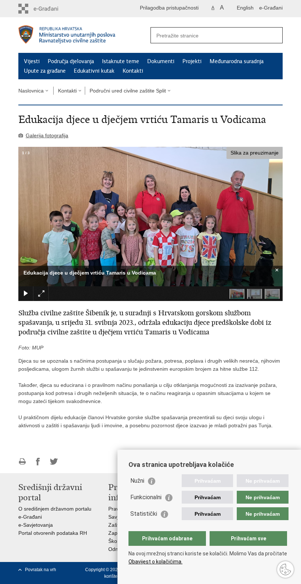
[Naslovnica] (84, 35)
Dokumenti (160, 61)
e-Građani (271, 8)
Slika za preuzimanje (255, 153)
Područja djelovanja (71, 61)
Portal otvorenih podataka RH (52, 533)
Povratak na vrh (40, 569)
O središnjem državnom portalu (54, 509)
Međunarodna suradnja (237, 61)
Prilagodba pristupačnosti (169, 8)
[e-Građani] (49, 9)
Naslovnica (31, 91)
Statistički (143, 513)
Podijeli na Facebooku (38, 461)
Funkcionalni (146, 497)
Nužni (137, 480)
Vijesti (32, 61)
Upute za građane (45, 71)
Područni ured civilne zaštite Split (128, 91)
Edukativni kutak (94, 71)
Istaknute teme (120, 61)
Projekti (192, 61)
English (245, 8)
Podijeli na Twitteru (54, 461)
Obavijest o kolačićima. (155, 562)
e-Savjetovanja (35, 525)
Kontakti (133, 71)
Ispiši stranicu (22, 461)
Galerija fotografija (47, 135)
